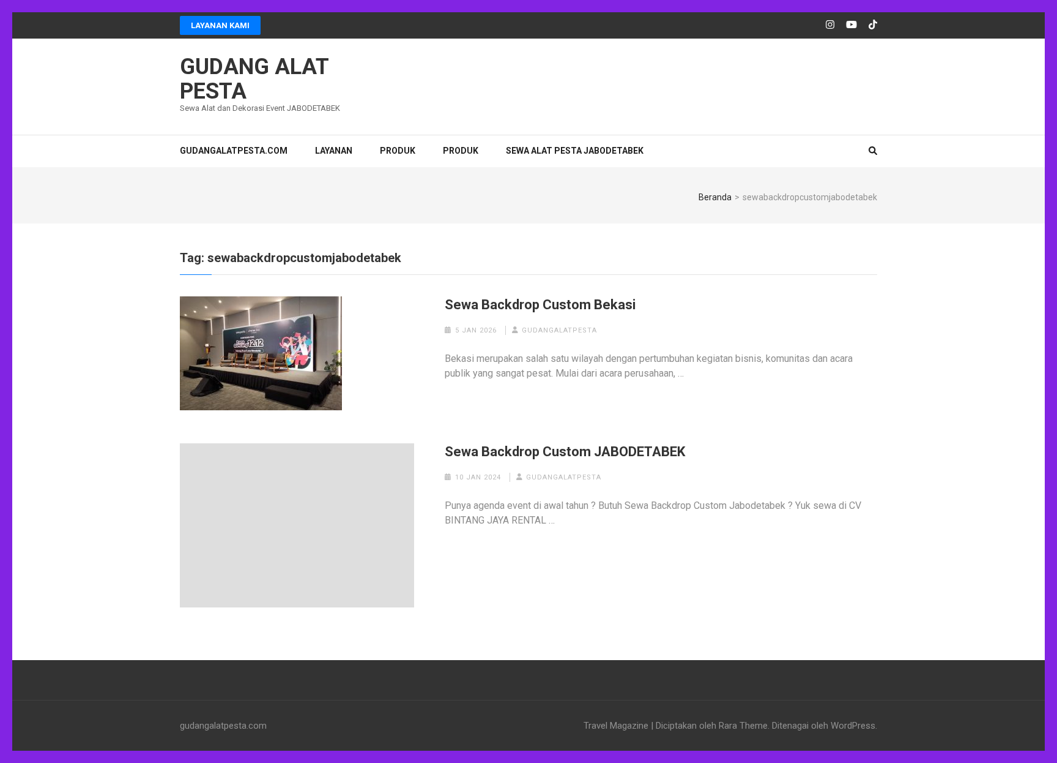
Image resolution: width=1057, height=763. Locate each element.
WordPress (853, 725)
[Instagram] (830, 25)
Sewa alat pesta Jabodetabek (574, 151)
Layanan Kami (220, 25)
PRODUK (397, 151)
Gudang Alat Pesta (254, 79)
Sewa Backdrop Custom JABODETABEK (565, 451)
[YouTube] (851, 25)
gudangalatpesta (559, 330)
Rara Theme (743, 725)
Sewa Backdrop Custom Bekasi (540, 304)
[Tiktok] (873, 25)
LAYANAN (333, 151)
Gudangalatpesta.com (233, 151)
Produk (460, 151)
